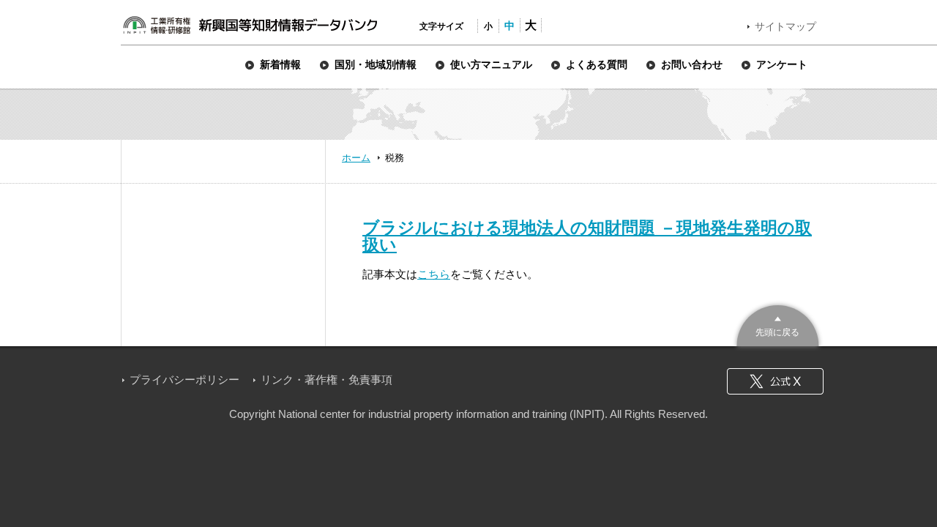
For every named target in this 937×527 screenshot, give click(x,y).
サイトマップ (785, 26)
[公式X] (775, 381)
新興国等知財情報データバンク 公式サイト (249, 25)
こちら (433, 274)
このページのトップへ (778, 324)
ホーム (356, 157)
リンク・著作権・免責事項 (326, 379)
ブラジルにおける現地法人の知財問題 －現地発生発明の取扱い (587, 236)
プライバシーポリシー (184, 379)
